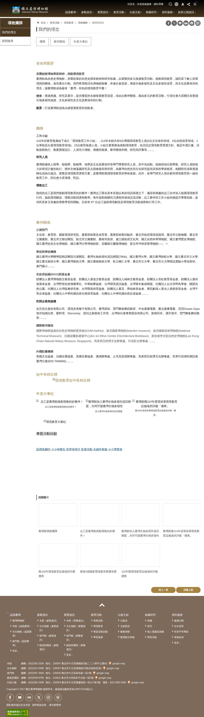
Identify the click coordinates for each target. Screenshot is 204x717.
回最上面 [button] (188, 590)
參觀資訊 (86, 12)
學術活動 (152, 637)
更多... (15, 651)
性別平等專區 (181, 631)
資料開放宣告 (39, 705)
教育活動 (118, 12)
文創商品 (125, 626)
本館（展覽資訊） (75, 620)
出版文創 (135, 12)
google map (118, 663)
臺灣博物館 (18, 620)
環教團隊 (83, 22)
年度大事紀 (80, 41)
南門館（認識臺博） (20, 643)
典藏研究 (151, 12)
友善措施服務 (144, 4)
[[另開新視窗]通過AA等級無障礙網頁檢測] (17, 713)
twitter (39, 697)
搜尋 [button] (170, 4)
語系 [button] (176, 4)
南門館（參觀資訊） (47, 637)
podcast (58, 697)
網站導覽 (158, 4)
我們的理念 (9, 32)
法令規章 (179, 626)
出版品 (123, 620)
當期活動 (98, 620)
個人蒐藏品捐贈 (155, 631)
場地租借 (179, 637)
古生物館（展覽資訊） (75, 628)
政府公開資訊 (186, 12)
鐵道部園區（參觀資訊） (49, 647)
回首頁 (131, 4)
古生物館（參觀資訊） (49, 628)
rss (195, 4)
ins (48, 697)
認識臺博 (70, 12)
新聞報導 (7, 41)
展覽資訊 (102, 12)
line (180, 23)
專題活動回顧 (100, 631)
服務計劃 (179, 620)
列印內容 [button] (191, 23)
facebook (10, 697)
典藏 (149, 620)
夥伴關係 (59, 41)
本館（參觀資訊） (49, 620)
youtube (19, 697)
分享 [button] (188, 4)
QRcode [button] (198, 23)
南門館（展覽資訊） (74, 637)
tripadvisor (29, 697)
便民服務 (167, 12)
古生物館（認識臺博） (22, 633)
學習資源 (98, 637)
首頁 (43, 22)
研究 (149, 626)
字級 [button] (182, 4)
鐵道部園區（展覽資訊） (75, 647)
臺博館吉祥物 (127, 637)
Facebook (168, 23)
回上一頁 (163, 590)
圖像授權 (125, 631)
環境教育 (69, 22)
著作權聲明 (55, 705)
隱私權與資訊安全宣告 (18, 705)
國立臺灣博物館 (30, 10)
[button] (58, 514)
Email (186, 23)
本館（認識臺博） (22, 626)
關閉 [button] (102, 604)
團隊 (42, 41)
